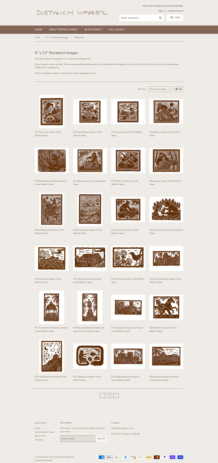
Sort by (141, 89)
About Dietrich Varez (63, 29)
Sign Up (101, 438)
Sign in (161, 11)
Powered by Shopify (43, 460)
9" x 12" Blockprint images (57, 37)
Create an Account (175, 11)
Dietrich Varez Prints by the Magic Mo (58, 457)
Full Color (116, 29)
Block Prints (93, 29)
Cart (177, 17)
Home (38, 29)
